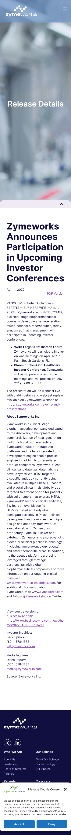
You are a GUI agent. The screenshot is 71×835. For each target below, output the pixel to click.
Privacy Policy (26, 811)
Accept (19, 824)
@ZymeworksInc (34, 596)
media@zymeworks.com (24, 669)
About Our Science (47, 759)
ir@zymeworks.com (21, 646)
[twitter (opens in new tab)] (7, 742)
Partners (9, 773)
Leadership (11, 764)
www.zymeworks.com (47, 592)
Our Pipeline (43, 768)
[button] (65, 789)
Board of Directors (15, 768)
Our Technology (45, 764)
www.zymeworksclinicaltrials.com (31, 583)
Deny (51, 824)
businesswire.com (19, 616)
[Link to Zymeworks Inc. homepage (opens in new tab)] (20, 724)
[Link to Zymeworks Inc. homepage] (21, 11)
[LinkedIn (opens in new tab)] (17, 742)
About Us (9, 759)
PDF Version (55, 293)
